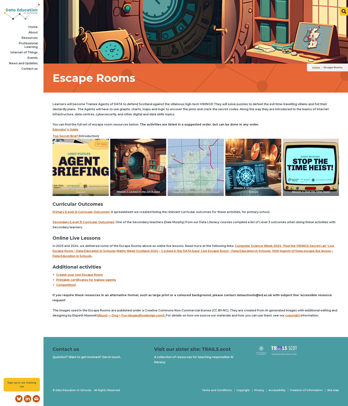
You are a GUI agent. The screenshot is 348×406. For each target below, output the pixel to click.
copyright (292, 315)
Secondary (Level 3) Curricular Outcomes (83, 222)
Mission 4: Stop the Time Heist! (311, 191)
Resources (30, 38)
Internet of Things (24, 52)
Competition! (66, 285)
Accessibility (277, 390)
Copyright (243, 390)
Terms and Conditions (217, 390)
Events (33, 58)
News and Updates (23, 63)
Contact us (29, 68)
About (33, 32)
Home (33, 27)
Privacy (259, 390)
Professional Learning (28, 45)
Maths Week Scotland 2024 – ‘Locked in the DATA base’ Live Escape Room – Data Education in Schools (193, 251)
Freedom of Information (306, 390)
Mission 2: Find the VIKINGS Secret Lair (195, 191)
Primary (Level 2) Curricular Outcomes (81, 212)
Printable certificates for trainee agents (86, 280)
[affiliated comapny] (263, 352)
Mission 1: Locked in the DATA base (138, 191)
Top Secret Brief (65, 136)
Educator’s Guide (65, 129)
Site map (333, 390)
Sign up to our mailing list (21, 384)
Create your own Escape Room (79, 275)
